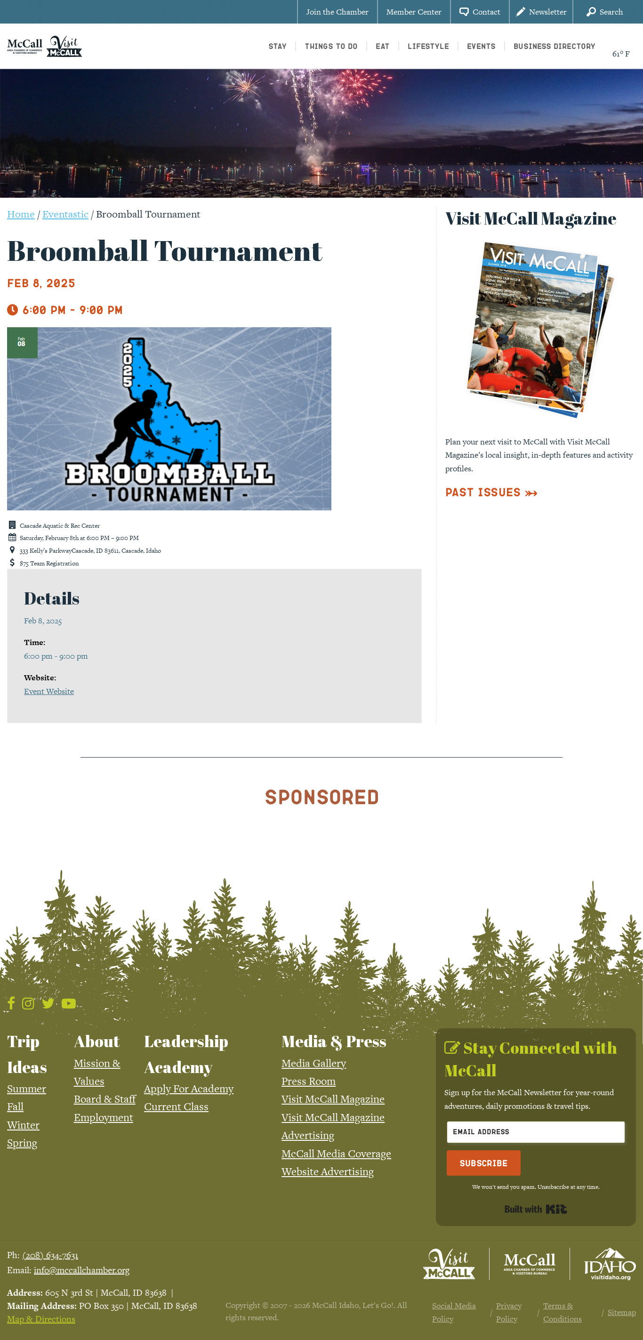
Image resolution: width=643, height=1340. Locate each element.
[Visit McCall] (449, 1264)
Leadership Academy (186, 1053)
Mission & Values (97, 1072)
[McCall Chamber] (24, 45)
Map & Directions (41, 1319)
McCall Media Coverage (336, 1153)
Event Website (49, 691)
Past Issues (483, 491)
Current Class (176, 1106)
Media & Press (333, 1041)
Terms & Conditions (562, 1312)
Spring (22, 1142)
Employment (103, 1117)
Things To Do (331, 45)
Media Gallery (313, 1063)
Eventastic (65, 214)
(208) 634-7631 (50, 1255)
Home (21, 214)
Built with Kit (536, 1209)
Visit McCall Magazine (333, 1098)
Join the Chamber (337, 12)
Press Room (308, 1081)
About (97, 1041)
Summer (26, 1088)
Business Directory (554, 45)
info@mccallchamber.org (81, 1270)
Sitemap (622, 1312)
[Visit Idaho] (610, 1264)
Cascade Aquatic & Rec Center (60, 525)
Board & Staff (105, 1098)
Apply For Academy (188, 1088)
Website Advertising (327, 1171)
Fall (15, 1106)
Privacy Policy (509, 1312)
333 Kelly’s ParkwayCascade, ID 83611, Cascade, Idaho (90, 550)
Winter (23, 1124)
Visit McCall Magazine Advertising (333, 1126)
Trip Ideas (27, 1053)
